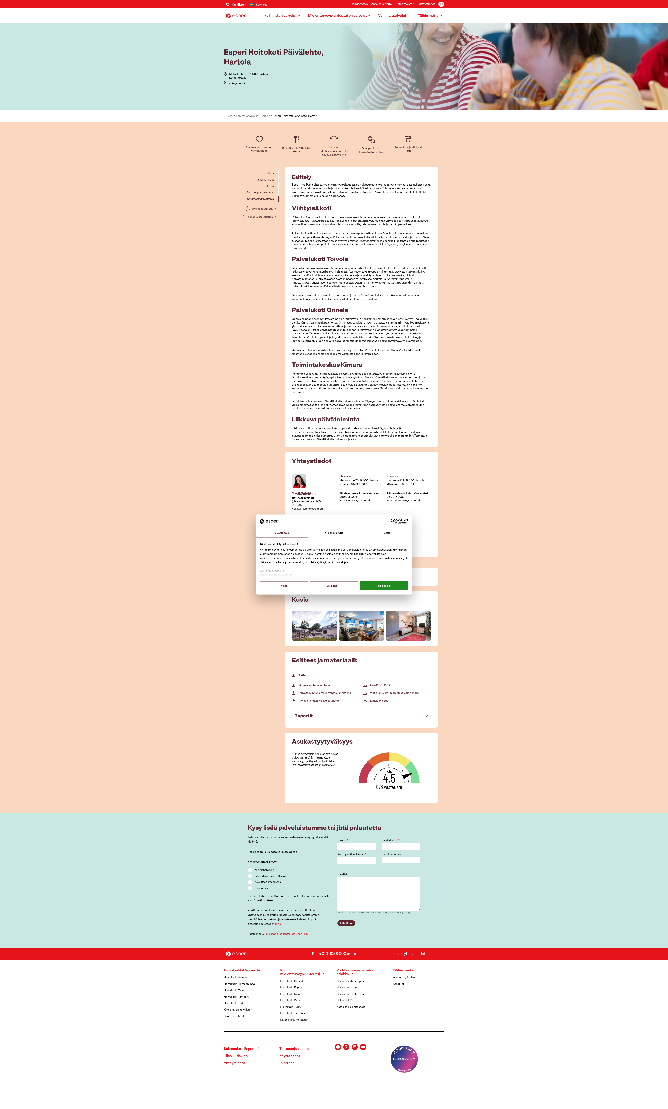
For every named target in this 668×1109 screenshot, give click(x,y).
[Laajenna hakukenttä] (441, 4)
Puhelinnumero (391, 854)
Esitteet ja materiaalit (260, 192)
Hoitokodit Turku (290, 1007)
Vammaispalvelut (247, 116)
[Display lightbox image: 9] (408, 626)
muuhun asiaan (263, 888)
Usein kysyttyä (359, 4)
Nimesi (342, 840)
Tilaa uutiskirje (236, 1056)
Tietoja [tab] (386, 532)
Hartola (265, 116)
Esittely (269, 173)
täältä (277, 924)
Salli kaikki (384, 585)
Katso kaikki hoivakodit (238, 1009)
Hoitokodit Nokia (290, 994)
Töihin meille (403, 970)
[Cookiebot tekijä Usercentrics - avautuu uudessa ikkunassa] (393, 521)
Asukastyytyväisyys (260, 199)
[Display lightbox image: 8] (361, 626)
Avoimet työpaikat (404, 977)
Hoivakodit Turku (234, 1003)
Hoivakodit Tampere (236, 997)
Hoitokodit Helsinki (292, 981)
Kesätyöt (398, 984)
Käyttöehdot (289, 1056)
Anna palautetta (381, 4)
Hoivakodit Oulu (234, 990)
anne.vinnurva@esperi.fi (354, 500)
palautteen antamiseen (268, 882)
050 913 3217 (407, 484)
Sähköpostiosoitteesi (351, 854)
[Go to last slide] (294, 625)
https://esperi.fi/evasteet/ (276, 574)
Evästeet (286, 1063)
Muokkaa (332, 585)
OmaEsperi (239, 4)
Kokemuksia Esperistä (242, 1049)
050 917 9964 (301, 505)
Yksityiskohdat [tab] (334, 532)
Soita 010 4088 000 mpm (334, 954)
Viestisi (343, 874)
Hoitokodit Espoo (291, 987)
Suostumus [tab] (282, 532)
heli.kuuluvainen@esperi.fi (308, 509)
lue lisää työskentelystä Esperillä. (287, 934)
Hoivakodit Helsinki (236, 977)
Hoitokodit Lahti (347, 987)
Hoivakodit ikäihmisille (242, 970)
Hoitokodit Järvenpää (350, 981)
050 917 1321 (359, 484)
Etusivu (228, 116)
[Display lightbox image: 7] (314, 626)
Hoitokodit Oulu (290, 1000)
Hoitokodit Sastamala (350, 994)
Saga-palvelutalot (235, 1016)
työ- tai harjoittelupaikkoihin (270, 876)
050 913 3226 (348, 497)
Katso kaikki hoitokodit (294, 1020)
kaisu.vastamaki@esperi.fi (403, 500)
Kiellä (284, 585)
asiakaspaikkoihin (264, 870)
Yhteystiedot (427, 4)
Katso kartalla (237, 78)
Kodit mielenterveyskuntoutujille (302, 972)
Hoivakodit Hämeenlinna (239, 984)
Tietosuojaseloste (294, 1049)
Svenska (261, 4)
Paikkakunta (390, 840)
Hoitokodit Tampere (292, 1013)
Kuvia (270, 186)
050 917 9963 (396, 497)
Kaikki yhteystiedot (409, 954)
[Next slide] (428, 625)
